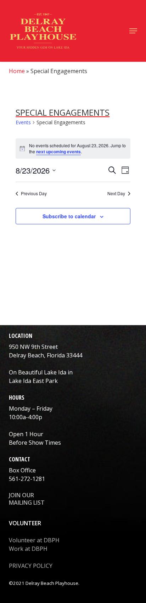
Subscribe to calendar (69, 216)
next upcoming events (58, 151)
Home (17, 71)
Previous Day (34, 193)
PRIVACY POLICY (30, 566)
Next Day (116, 193)
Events (23, 122)
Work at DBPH (28, 549)
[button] (133, 30)
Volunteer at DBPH (34, 540)
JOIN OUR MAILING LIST (27, 498)
